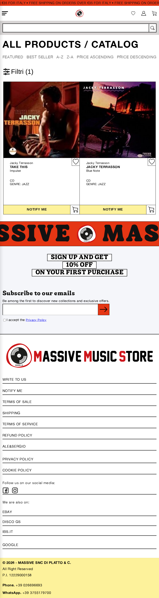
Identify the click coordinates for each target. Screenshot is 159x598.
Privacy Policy (36, 320)
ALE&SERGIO (14, 446)
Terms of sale (17, 402)
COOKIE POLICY (17, 470)
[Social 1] (6, 490)
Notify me (37, 209)
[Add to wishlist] (76, 162)
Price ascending (95, 56)
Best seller (40, 56)
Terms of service (20, 424)
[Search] (152, 28)
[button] (5, 13)
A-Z (59, 56)
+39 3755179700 (36, 592)
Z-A (70, 56)
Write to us (14, 379)
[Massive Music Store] (79, 13)
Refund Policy (17, 435)
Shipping (12, 413)
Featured (13, 56)
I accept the (27, 320)
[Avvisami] (75, 209)
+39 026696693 (29, 585)
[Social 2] (15, 490)
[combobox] (79, 28)
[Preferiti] (133, 13)
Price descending (136, 56)
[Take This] (41, 120)
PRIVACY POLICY (18, 459)
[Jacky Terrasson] (118, 120)
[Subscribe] (103, 309)
